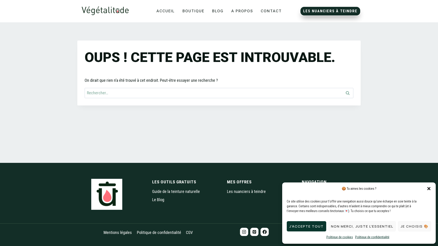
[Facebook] (265, 232)
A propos (242, 11)
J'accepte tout (306, 226)
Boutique (193, 11)
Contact (271, 11)
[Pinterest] (254, 232)
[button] (429, 188)
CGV (189, 232)
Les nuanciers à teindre (330, 11)
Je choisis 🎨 (415, 226)
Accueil (165, 11)
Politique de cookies (339, 237)
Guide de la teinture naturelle (176, 191)
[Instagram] (244, 232)
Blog (218, 11)
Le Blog (158, 199)
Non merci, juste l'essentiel (362, 226)
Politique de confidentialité (372, 237)
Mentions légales (118, 232)
